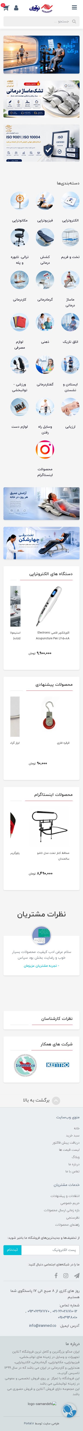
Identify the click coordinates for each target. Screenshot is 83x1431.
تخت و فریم (70, 257)
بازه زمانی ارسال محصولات (62, 1210)
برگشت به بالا (37, 1100)
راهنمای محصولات (67, 1225)
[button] (8, 8)
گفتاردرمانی (45, 384)
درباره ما (74, 1164)
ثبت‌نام (12, 1249)
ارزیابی (70, 426)
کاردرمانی (19, 299)
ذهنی (45, 342)
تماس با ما (72, 1171)
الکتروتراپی (70, 220)
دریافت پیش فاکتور (66, 1143)
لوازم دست (20, 426)
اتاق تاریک (70, 342)
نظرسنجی (73, 1218)
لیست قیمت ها (69, 1150)
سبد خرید (73, 1135)
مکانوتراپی (19, 220)
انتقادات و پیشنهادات (65, 1196)
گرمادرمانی (45, 299)
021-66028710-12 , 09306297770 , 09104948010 (51, 1314)
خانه (77, 1128)
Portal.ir (29, 1424)
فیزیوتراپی (45, 220)
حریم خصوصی (70, 1203)
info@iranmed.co (42, 1325)
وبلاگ (76, 1157)
